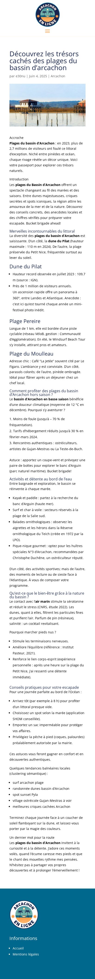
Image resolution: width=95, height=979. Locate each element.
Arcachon (58, 76)
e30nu (20, 76)
